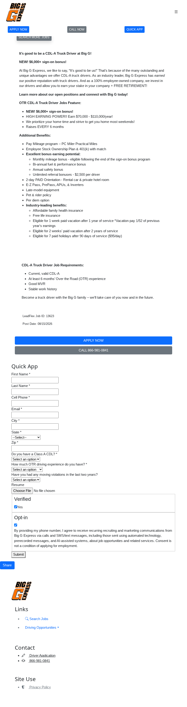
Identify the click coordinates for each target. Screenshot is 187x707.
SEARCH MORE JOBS (33, 37)
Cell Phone (20, 397)
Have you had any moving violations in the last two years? (54, 474)
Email (16, 409)
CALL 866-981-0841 (93, 350)
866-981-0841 (39, 661)
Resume (17, 485)
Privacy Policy (40, 687)
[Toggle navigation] (176, 12)
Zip (14, 442)
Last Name (20, 386)
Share (7, 565)
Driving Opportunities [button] (40, 627)
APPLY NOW (18, 29)
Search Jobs (38, 619)
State (16, 432)
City (15, 420)
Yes (20, 507)
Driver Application (42, 655)
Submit (18, 554)
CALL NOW (76, 29)
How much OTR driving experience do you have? (49, 464)
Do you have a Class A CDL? (34, 454)
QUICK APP (135, 29)
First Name (20, 374)
